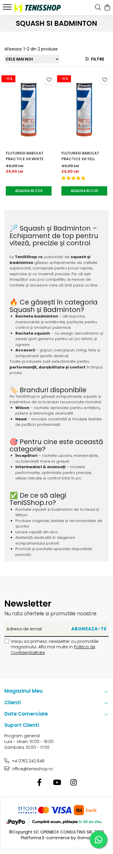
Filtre (96, 59)
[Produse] (8, 8)
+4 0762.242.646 (28, 761)
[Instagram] (74, 783)
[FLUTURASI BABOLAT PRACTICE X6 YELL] (84, 109)
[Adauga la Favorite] (49, 79)
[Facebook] (39, 783)
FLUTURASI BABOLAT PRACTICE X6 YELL (80, 156)
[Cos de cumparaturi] (107, 7)
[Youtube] (57, 783)
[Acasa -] (37, 7)
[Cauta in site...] (98, 7)
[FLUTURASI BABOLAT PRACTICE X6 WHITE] (28, 109)
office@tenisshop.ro (32, 769)
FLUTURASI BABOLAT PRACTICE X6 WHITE (24, 156)
